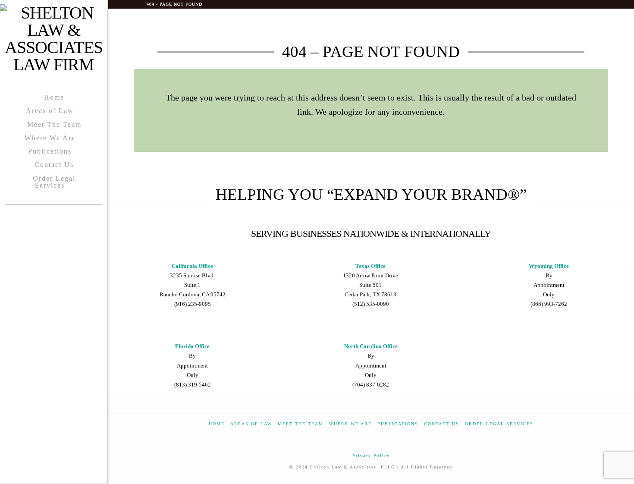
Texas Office (370, 266)
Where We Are (350, 423)
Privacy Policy (371, 455)
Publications (397, 423)
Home (217, 423)
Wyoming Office (549, 266)
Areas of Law (251, 423)
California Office (192, 266)
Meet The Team (300, 423)
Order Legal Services (499, 423)
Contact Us (441, 423)
